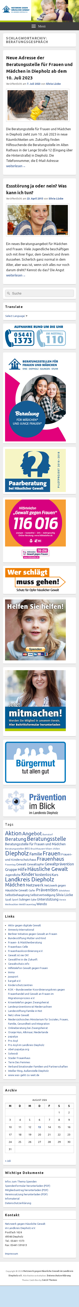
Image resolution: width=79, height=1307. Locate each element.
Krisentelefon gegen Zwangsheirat (28, 1002)
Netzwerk (35, 885)
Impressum (11, 1253)
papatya (13, 1036)
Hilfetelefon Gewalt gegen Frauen (28, 968)
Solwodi (13, 1053)
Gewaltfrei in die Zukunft (22, 959)
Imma (11, 972)
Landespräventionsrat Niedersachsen (30, 1006)
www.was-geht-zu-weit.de (23, 1075)
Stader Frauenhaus (19, 1058)
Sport (15, 899)
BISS (27, 848)
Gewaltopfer (35, 864)
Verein (62, 899)
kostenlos (43, 874)
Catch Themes (49, 1280)
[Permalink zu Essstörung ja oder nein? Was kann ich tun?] (37, 238)
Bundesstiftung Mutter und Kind (27, 938)
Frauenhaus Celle (18, 946)
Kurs (55, 875)
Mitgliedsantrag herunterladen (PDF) (26, 1190)
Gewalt (21, 864)
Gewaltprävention (59, 864)
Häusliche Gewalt (47, 869)
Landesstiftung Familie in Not (25, 1010)
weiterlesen (16, 166)
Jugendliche (13, 875)
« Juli (8, 1160)
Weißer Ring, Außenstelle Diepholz (28, 1070)
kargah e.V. (14, 980)
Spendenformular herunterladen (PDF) (27, 1185)
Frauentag (10, 864)
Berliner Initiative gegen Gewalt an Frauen (32, 933)
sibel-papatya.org (18, 1049)
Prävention (47, 889)
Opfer (32, 890)
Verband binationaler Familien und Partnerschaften (38, 1066)
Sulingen (24, 899)
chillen (56, 848)
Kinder (28, 874)
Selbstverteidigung (42, 895)
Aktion (13, 833)
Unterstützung (48, 899)
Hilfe (22, 869)
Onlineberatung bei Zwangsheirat (28, 1027)
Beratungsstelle (46, 839)
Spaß (8, 899)
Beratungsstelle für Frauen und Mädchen (35, 844)
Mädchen (15, 884)
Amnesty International (21, 929)
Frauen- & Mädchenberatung (25, 942)
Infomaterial (12, 1198)
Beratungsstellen (14, 848)
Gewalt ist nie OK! (18, 955)
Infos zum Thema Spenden (21, 1181)
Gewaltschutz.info (18, 963)
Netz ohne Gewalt (18, 1015)
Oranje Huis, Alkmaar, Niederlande (28, 1032)
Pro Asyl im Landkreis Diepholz (26, 1045)
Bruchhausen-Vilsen (41, 848)
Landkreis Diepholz (29, 879)
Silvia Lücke (53, 83)
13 (39, 1127)
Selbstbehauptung (17, 895)
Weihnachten (11, 904)
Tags (9, 824)
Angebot (32, 833)
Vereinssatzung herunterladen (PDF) (26, 1194)
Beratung (15, 839)
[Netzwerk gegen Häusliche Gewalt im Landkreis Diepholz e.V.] (39, 21)
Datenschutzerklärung (18, 1203)
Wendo (41, 904)
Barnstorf (48, 834)
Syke (33, 899)
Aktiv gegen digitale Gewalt (24, 925)
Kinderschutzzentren (20, 985)
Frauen (52, 853)
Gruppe (11, 869)
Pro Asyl (13, 1040)
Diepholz (17, 853)
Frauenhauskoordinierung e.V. (25, 950)
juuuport (13, 976)
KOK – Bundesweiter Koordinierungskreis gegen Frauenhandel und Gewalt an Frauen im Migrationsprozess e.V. (36, 993)
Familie (35, 854)
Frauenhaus (50, 859)
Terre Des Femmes (19, 1062)
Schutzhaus (64, 890)
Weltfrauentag (27, 904)
